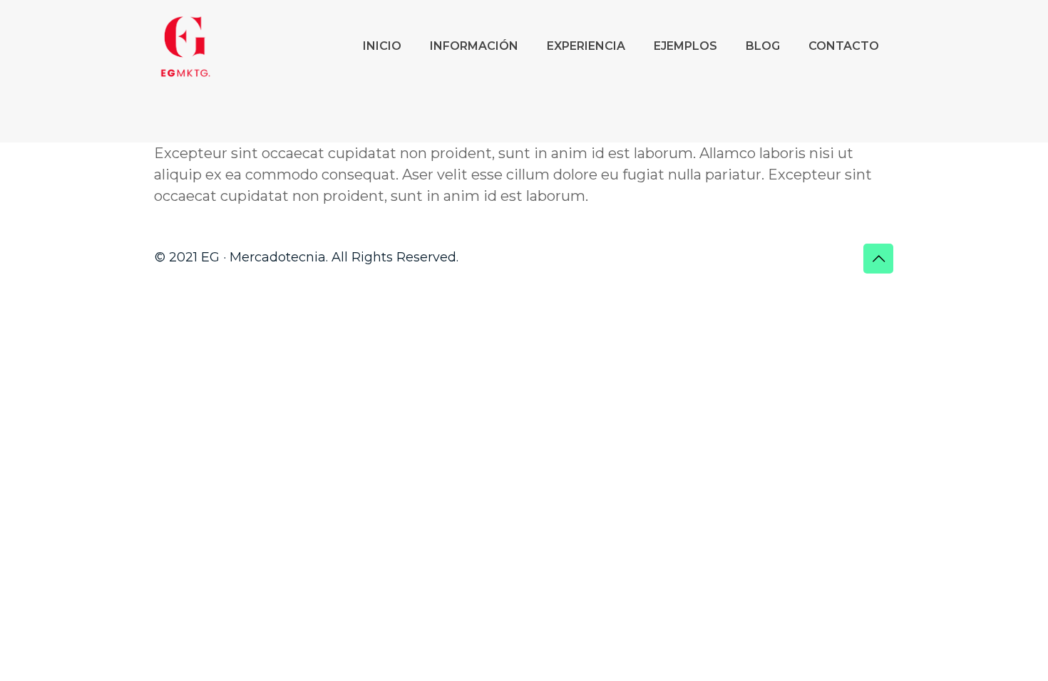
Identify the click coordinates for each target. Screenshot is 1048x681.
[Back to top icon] (878, 259)
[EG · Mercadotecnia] (186, 46)
